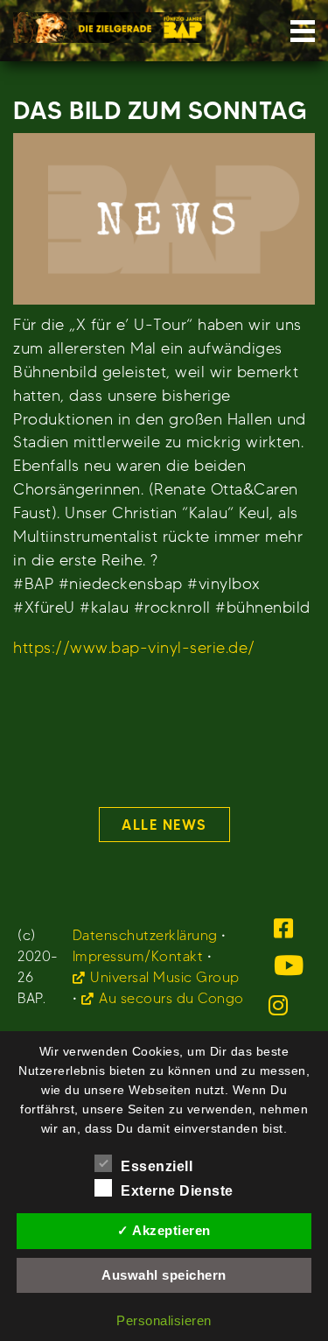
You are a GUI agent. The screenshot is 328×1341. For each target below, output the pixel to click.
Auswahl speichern (164, 1274)
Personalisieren (164, 1320)
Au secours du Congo (171, 998)
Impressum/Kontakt (138, 956)
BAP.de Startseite (109, 22)
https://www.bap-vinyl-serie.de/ (134, 647)
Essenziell (156, 1166)
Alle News (164, 824)
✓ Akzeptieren (164, 1230)
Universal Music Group (165, 977)
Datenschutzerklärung (145, 935)
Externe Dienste (177, 1190)
